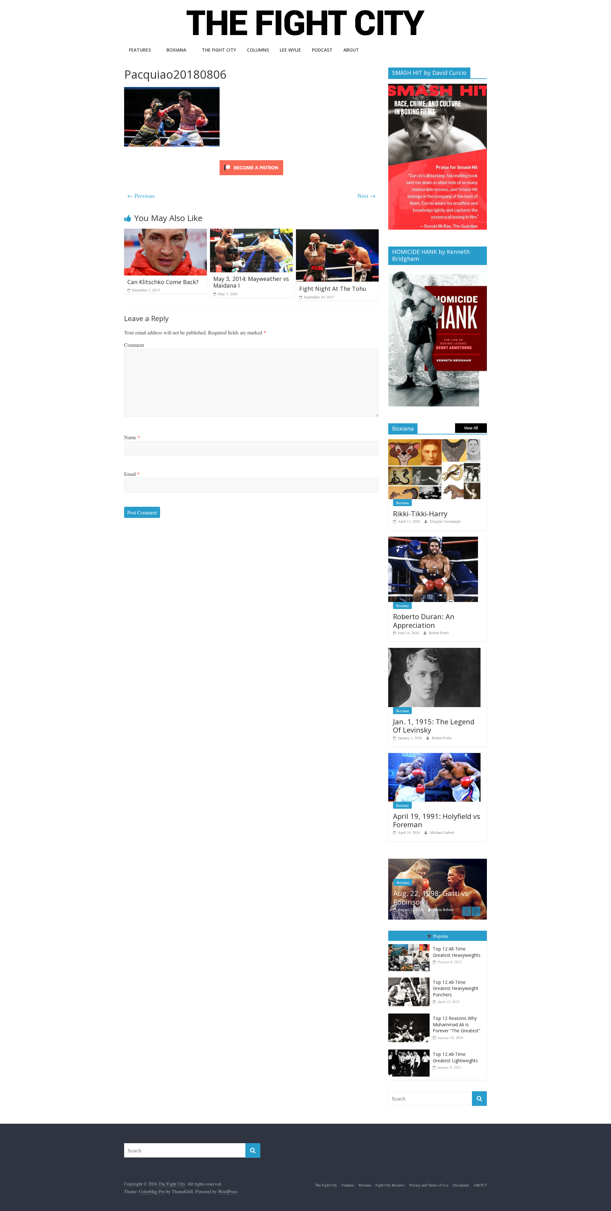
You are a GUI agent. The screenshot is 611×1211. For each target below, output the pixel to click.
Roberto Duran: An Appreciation (423, 620)
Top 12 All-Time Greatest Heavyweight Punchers (455, 988)
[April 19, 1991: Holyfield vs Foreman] (434, 756)
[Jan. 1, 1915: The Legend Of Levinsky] (434, 651)
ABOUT (351, 50)
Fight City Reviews (390, 1184)
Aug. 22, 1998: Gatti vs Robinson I (430, 897)
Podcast (322, 50)
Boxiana (176, 50)
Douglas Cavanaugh (445, 521)
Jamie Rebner (443, 909)
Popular (440, 936)
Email (132, 473)
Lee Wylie (290, 50)
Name (132, 437)
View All (471, 428)
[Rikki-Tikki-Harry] (434, 443)
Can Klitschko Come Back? (163, 282)
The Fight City (219, 50)
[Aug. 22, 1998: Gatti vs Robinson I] (437, 862)
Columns (258, 50)
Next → (366, 195)
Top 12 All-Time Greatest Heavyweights (457, 952)
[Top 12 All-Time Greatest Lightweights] (410, 1050)
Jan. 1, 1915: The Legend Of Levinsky (433, 725)
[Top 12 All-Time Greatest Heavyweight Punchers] (410, 978)
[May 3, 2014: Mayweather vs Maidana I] (251, 232)
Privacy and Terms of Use (428, 1184)
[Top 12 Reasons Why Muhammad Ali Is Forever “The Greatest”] (410, 1014)
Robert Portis (439, 632)
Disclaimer (461, 1184)
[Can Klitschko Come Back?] (165, 232)
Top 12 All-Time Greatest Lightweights (455, 1057)
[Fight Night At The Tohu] (337, 232)
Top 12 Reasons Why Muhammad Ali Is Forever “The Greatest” (456, 1024)
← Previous (141, 195)
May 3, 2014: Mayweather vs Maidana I (251, 282)
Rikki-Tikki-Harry (420, 513)
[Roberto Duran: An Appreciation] (433, 540)
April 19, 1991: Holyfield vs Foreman (436, 820)
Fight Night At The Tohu (332, 288)
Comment (134, 344)
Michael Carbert (442, 832)
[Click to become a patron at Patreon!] (251, 161)
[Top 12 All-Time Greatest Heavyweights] (410, 944)
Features (140, 50)
